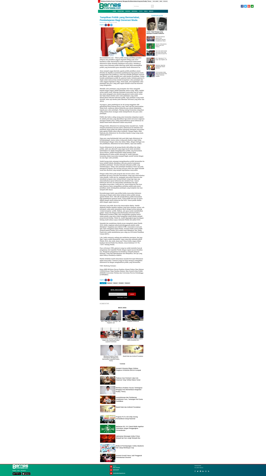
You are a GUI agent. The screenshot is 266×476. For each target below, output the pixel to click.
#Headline (121, 283)
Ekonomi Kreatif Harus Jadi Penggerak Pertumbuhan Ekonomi (129, 456)
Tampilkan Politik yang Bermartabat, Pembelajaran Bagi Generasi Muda (120, 18)
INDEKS (151, 11)
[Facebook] (106, 25)
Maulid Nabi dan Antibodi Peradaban (128, 407)
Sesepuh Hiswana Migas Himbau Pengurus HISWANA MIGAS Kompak (128, 369)
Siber (18, 470)
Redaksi (14, 470)
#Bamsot (115, 283)
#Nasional (127, 283)
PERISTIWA (121, 11)
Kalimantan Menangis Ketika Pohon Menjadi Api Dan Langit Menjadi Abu (128, 437)
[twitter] (245, 6)
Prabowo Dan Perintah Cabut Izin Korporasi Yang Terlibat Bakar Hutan (128, 379)
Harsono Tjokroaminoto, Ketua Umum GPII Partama (161, 45)
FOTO (140, 11)
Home (114, 11)
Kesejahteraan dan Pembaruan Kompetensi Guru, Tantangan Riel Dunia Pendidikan (123, 1)
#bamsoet (109, 283)
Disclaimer (23, 470)
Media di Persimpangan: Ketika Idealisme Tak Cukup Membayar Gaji (130, 447)
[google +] (248, 6)
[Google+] (108, 25)
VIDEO (146, 11)
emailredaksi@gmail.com (119, 473)
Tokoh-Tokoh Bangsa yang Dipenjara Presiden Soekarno (155, 32)
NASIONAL (135, 11)
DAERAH (127, 11)
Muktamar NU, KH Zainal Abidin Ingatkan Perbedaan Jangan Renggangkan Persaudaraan (130, 428)
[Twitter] (111, 25)
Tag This (103, 283)
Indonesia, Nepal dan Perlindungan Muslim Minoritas (160, 67)
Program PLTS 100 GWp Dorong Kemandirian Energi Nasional (127, 418)
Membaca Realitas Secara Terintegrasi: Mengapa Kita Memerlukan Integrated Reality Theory (129, 389)
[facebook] (242, 6)
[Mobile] (252, 6)
